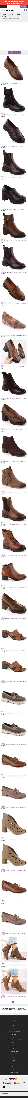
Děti (14, 1020)
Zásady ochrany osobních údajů (14, 1039)
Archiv (14, 1063)
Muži (14, 1025)
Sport (14, 1028)
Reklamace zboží (14, 1054)
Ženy (14, 1023)
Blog (14, 1060)
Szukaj (23, 6)
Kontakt (14, 1034)
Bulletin (14, 1069)
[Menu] (25, 10)
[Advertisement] (14, 36)
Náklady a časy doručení (14, 1048)
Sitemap (14, 1042)
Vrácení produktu (14, 1051)
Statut (14, 1037)
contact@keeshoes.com (14, 3)
